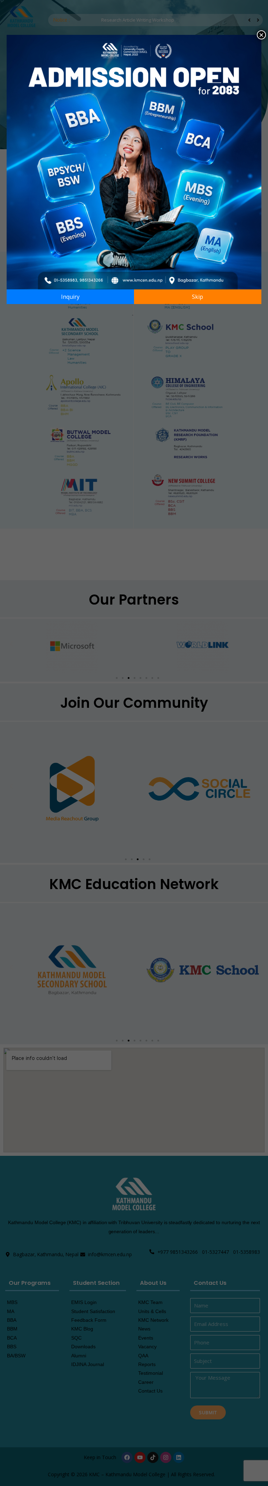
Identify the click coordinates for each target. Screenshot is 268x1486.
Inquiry (70, 297)
